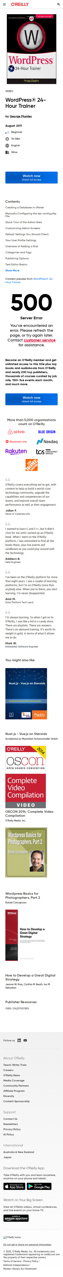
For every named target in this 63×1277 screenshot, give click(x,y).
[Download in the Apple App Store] (14, 1189)
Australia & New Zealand (18, 1152)
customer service (40, 340)
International (13, 1145)
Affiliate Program (14, 1091)
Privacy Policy (11, 1129)
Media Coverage (13, 1080)
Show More (12, 270)
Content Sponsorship (16, 1101)
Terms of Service (12, 1261)
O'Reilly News (11, 1075)
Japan (7, 1157)
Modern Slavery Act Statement (20, 1268)
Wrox (14, 152)
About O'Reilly (14, 1058)
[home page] (20, 4)
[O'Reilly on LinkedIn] (19, 1040)
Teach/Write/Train (15, 1065)
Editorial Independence (16, 1265)
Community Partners (16, 1085)
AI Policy (8, 1134)
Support (9, 1112)
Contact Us (10, 1119)
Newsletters (10, 1124)
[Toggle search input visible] (59, 4)
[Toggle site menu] (4, 4)
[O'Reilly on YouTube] (25, 1040)
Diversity (8, 1096)
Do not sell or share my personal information (27, 1244)
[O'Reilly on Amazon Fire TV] (16, 1221)
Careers (8, 1070)
